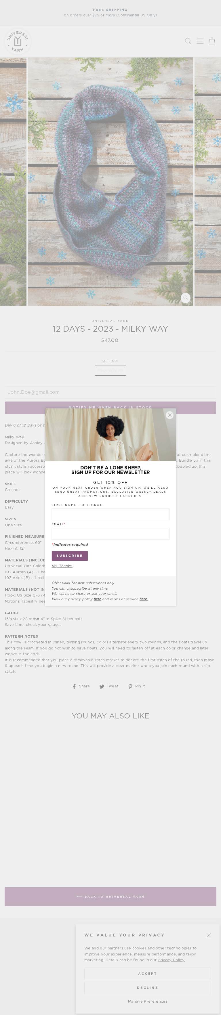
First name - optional (77, 505)
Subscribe (69, 556)
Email (59, 524)
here (97, 599)
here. (143, 599)
